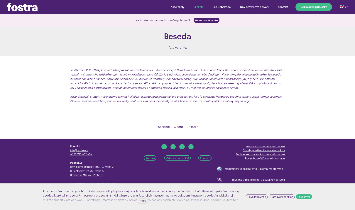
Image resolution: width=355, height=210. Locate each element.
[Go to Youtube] (191, 146)
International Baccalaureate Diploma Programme (253, 168)
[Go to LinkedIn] (182, 146)
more (143, 200)
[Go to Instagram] (173, 146)
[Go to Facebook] (164, 146)
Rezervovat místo (206, 20)
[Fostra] (22, 7)
